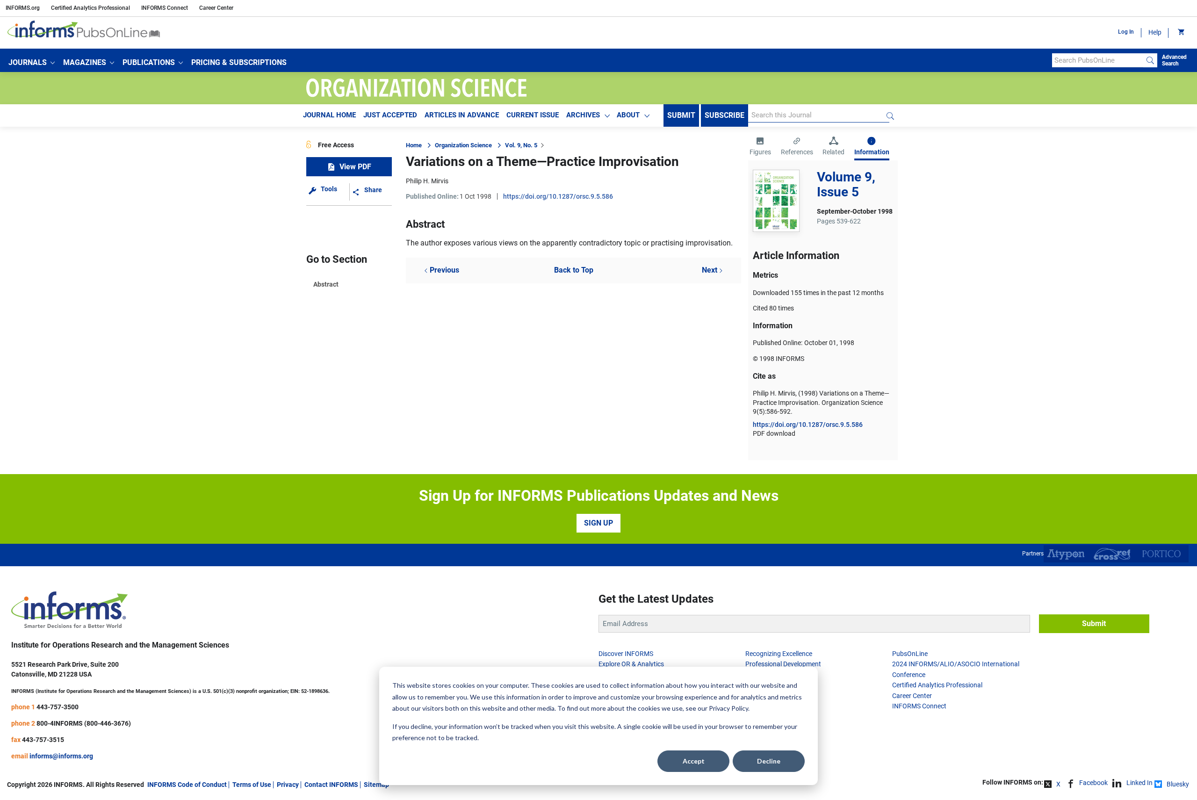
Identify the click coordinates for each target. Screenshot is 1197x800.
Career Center (216, 8)
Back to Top (573, 270)
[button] (31, 62)
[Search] (1150, 60)
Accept (694, 761)
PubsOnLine (910, 653)
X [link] (1058, 784)
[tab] (760, 147)
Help (1154, 32)
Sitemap (376, 784)
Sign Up (598, 523)
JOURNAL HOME (329, 115)
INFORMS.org (23, 8)
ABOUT (628, 115)
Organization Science (463, 145)
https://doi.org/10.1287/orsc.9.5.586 (558, 196)
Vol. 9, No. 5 (521, 145)
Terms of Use (251, 784)
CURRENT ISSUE (532, 115)
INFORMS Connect (164, 8)
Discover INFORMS (625, 653)
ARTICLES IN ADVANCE (462, 115)
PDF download (774, 433)
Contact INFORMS (331, 784)
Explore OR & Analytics (631, 664)
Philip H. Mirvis (427, 181)
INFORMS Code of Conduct (187, 784)
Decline (768, 761)
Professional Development (783, 664)
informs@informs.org (61, 756)
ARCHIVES (583, 115)
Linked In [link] (1139, 782)
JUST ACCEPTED (390, 115)
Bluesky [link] (1178, 784)
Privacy (288, 784)
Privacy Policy (728, 708)
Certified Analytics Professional (90, 8)
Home (414, 145)
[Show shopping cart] (1180, 32)
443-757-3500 (57, 707)
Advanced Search (1174, 60)
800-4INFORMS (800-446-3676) (83, 723)
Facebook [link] (1093, 782)
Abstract (326, 284)
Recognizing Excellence (778, 653)
